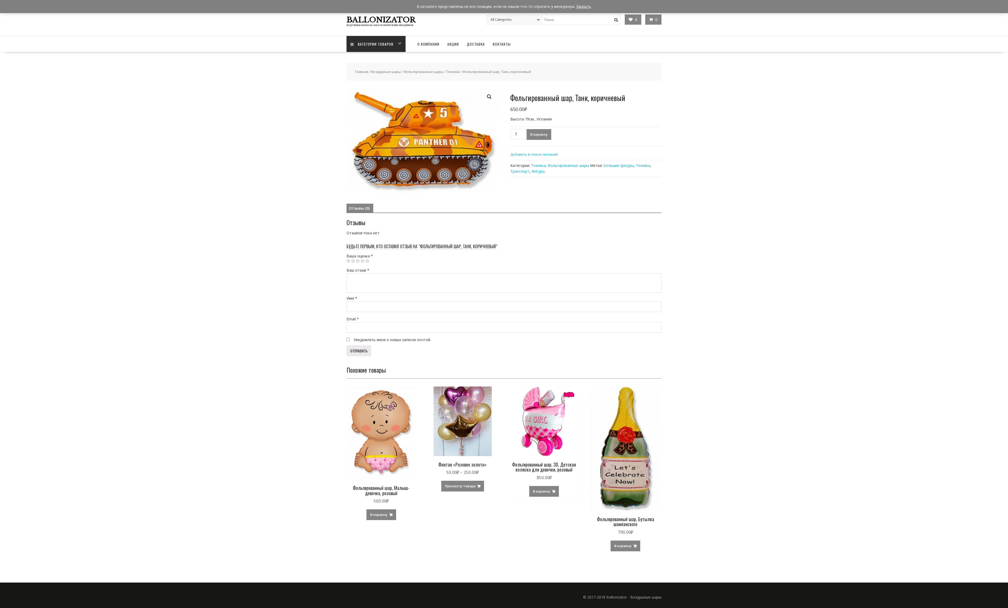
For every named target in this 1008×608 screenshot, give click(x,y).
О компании (428, 44)
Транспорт (519, 171)
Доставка (476, 44)
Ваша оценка (359, 255)
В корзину (539, 134)
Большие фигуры (618, 165)
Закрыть (583, 6)
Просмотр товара (460, 486)
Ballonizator (381, 19)
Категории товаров (375, 44)
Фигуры (538, 171)
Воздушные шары (386, 71)
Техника (453, 71)
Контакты (502, 44)
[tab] (359, 208)
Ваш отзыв (357, 270)
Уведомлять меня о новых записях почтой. (392, 339)
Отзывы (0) (359, 208)
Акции (453, 44)
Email (352, 318)
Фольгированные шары (423, 71)
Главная (361, 71)
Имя (351, 298)
